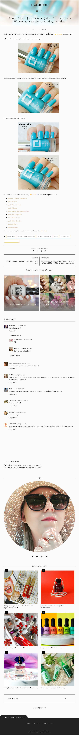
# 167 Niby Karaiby (14, 221)
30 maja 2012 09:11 (21, 412)
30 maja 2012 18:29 (22, 424)
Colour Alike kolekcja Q (44, 236)
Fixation (17, 339)
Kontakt (37, 723)
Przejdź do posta (21, 308)
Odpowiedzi (16, 335)
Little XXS (12, 424)
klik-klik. (44, 231)
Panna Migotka (14, 363)
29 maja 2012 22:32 (22, 400)
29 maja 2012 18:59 (26, 339)
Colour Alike (11, 236)
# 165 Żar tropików (15, 214)
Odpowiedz (13, 331)
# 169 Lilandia (13, 227)
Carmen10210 (13, 400)
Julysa (11, 388)
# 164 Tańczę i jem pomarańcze (19, 211)
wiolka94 (12, 325)
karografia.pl (45, 731)
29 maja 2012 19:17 (25, 363)
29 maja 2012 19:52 (19, 388)
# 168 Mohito (12, 224)
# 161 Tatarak (12, 202)
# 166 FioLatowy (14, 218)
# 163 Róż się (12, 208)
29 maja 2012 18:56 (21, 325)
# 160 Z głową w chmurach (17, 198)
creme (56, 236)
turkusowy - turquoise (11, 240)
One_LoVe (12, 412)
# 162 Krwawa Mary (14, 205)
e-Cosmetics (39, 4)
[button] (20, 9)
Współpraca (48, 723)
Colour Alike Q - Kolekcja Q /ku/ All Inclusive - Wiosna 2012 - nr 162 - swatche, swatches (57, 262)
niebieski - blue (65, 236)
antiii (16, 348)
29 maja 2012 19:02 (27, 348)
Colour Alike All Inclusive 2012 (26, 236)
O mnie (28, 723)
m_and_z (11, 375)
